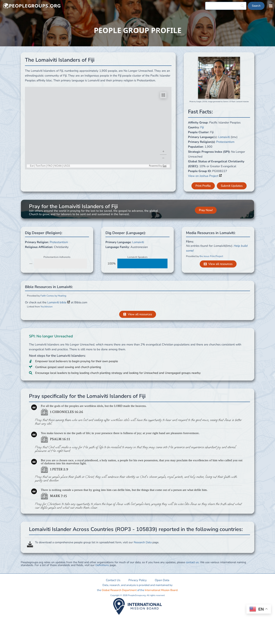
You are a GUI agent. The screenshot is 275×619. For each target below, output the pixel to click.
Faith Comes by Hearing (53, 295)
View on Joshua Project (203, 176)
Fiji (202, 127)
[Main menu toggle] (271, 6)
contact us (192, 562)
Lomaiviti (224, 137)
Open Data (162, 580)
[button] (203, 185)
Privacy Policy (137, 580)
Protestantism (225, 142)
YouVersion (46, 306)
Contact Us (113, 580)
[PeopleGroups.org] (32, 6)
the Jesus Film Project (211, 256)
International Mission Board (161, 590)
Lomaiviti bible (57, 302)
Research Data (143, 542)
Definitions (102, 565)
